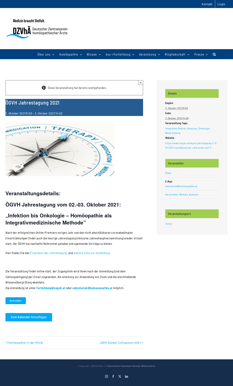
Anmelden (16, 300)
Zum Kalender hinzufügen (29, 317)
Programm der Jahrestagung (48, 253)
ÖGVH (168, 173)
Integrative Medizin (175, 128)
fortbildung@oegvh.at (50, 288)
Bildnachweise (148, 366)
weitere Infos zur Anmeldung (92, 253)
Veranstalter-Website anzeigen (182, 194)
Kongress (192, 128)
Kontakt (136, 366)
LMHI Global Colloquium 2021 (120, 342)
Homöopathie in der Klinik (25, 342)
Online (168, 223)
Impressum (126, 366)
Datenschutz (114, 366)
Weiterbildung (173, 132)
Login (221, 4)
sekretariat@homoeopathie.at (92, 288)
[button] (214, 54)
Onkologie (204, 128)
